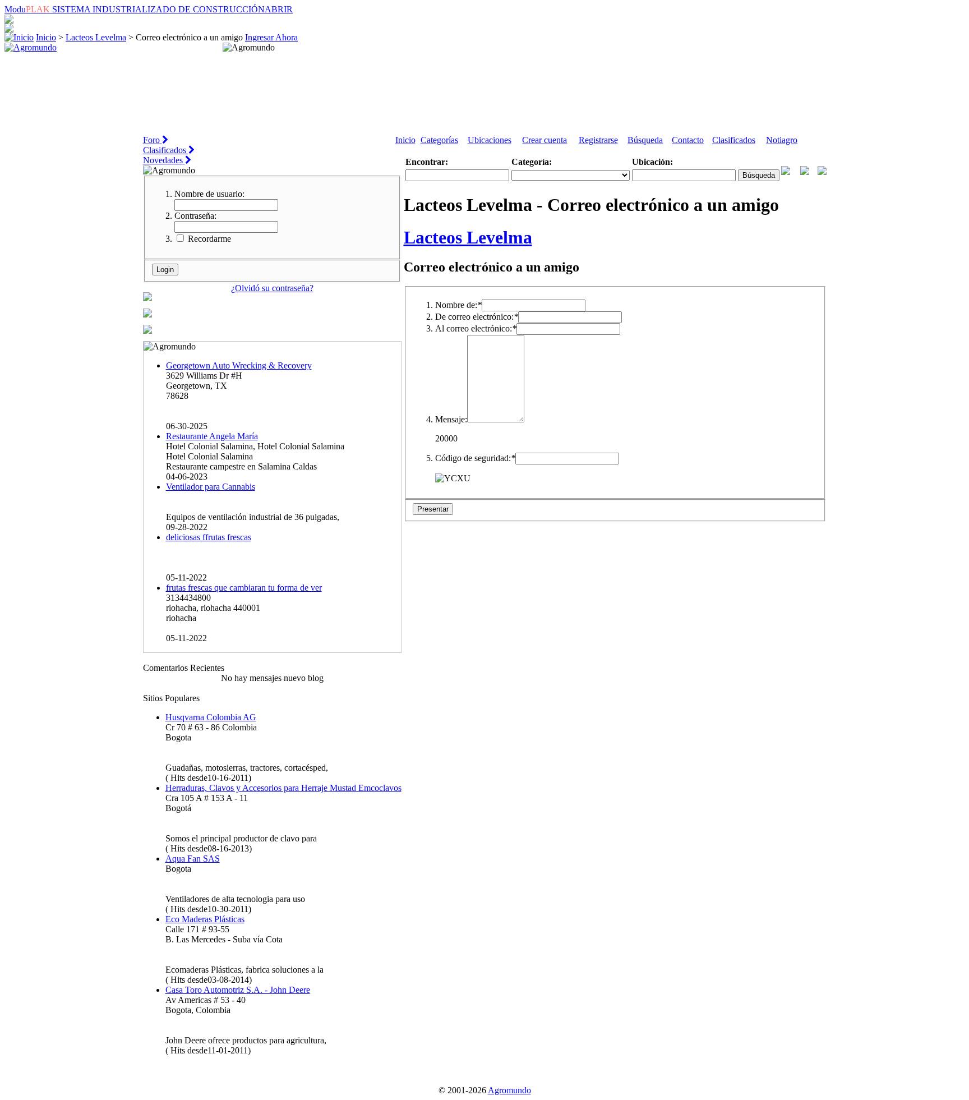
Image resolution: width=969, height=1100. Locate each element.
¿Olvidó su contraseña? (272, 288)
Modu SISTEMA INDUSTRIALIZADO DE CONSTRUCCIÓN (148, 9)
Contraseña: (195, 215)
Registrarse (598, 140)
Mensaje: (451, 419)
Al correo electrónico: (475, 328)
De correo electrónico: (476, 316)
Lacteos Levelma (96, 37)
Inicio (46, 37)
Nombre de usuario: (209, 194)
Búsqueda (645, 140)
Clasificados (733, 140)
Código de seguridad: (475, 458)
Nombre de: (458, 305)
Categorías (439, 140)
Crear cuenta (544, 140)
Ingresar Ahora (271, 37)
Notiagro (781, 140)
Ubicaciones (489, 140)
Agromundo (509, 1090)
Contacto (688, 140)
